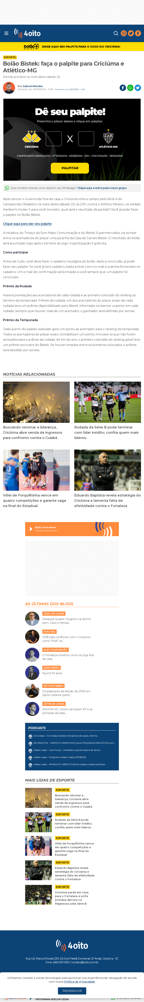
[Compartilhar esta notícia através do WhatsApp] (130, 88)
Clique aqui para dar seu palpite (27, 224)
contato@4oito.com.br (84, 962)
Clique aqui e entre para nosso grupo (102, 188)
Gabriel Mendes (33, 86)
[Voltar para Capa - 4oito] (44, 33)
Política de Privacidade (79, 981)
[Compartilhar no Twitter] (138, 88)
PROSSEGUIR (72, 991)
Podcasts (37, 728)
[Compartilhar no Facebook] (123, 88)
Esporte (10, 57)
